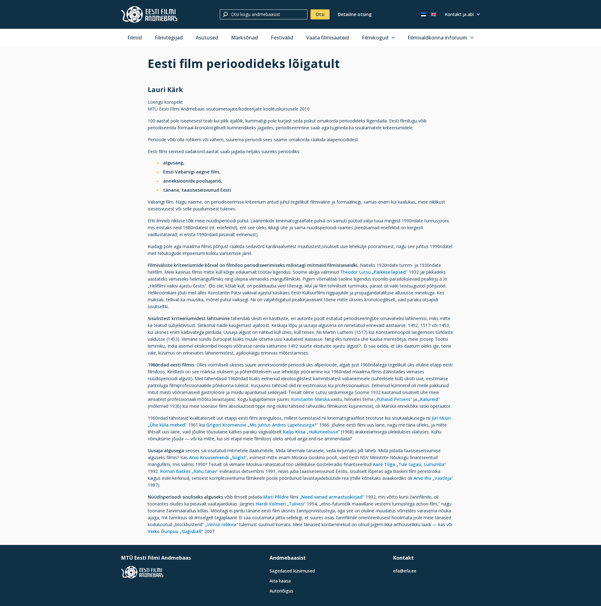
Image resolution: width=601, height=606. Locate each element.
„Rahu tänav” (205, 471)
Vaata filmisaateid (327, 37)
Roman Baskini (176, 471)
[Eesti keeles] (424, 14)
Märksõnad (244, 37)
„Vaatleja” (443, 478)
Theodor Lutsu (355, 272)
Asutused (207, 37)
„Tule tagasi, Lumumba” (421, 464)
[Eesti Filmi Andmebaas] (149, 14)
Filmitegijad (169, 37)
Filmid (134, 37)
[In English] (434, 14)
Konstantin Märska (310, 399)
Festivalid (282, 37)
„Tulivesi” (296, 504)
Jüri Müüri (441, 418)
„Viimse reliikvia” (221, 524)
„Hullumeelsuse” (323, 432)
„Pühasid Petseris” (393, 399)
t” (238, 457)
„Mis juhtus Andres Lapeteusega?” (283, 425)
